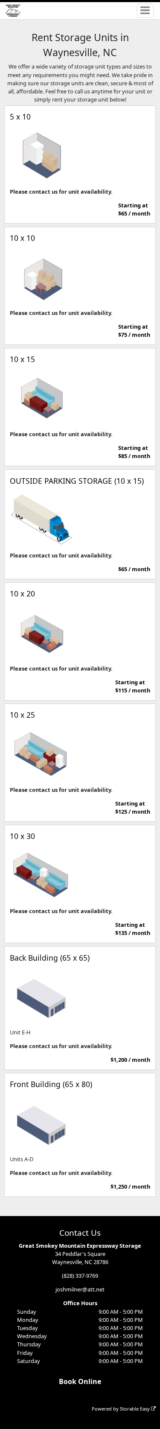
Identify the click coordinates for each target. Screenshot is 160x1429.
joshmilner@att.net (80, 1289)
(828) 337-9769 (80, 1275)
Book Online (80, 1381)
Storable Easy (135, 1408)
